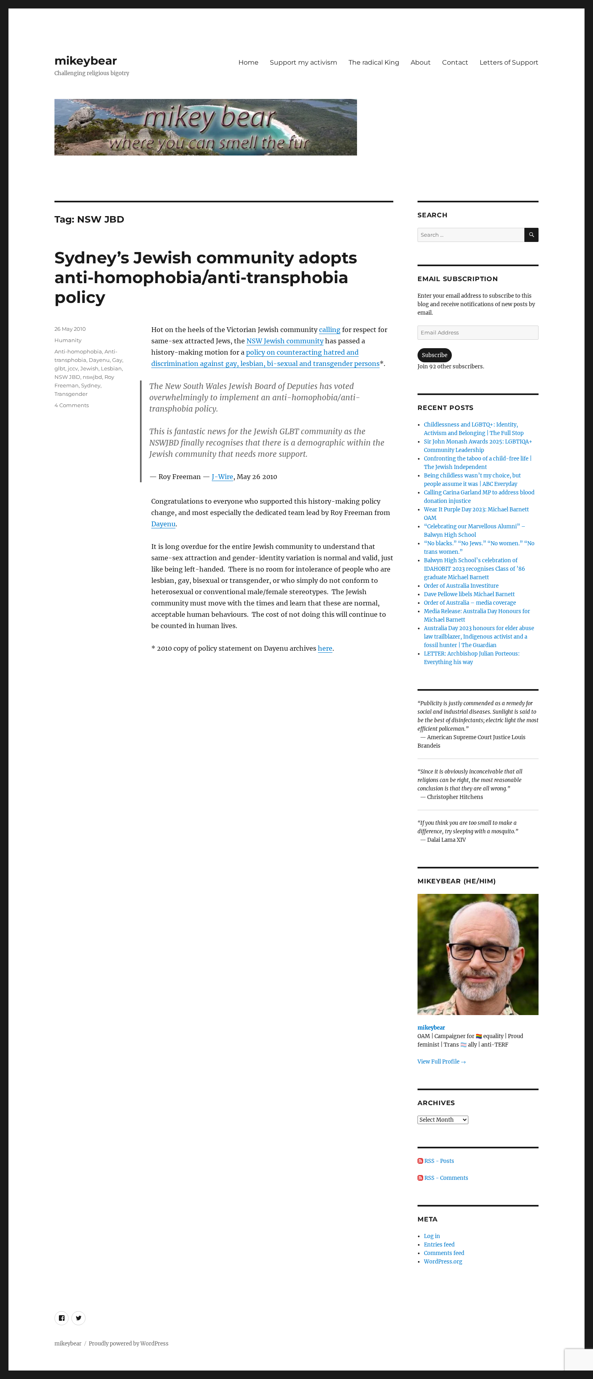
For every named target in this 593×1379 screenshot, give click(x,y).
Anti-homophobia (78, 351)
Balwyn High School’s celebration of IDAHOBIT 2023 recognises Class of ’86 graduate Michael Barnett (474, 569)
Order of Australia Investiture (461, 585)
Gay (117, 360)
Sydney (90, 385)
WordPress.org (443, 1261)
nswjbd (92, 377)
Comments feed (444, 1253)
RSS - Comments (445, 1178)
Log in (432, 1236)
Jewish (89, 368)
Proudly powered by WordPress (129, 1343)
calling (329, 330)
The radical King (374, 62)
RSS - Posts (438, 1161)
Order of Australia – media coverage (470, 602)
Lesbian (111, 368)
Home (248, 62)
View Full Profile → (442, 1061)
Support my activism (303, 62)
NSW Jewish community (285, 341)
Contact (455, 62)
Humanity (67, 340)
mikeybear (85, 60)
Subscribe (434, 355)
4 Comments (71, 405)
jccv (73, 368)
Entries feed (439, 1244)
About (421, 62)
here (325, 648)
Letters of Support (509, 62)
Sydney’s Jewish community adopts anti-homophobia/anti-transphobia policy (205, 277)
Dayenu (163, 524)
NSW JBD (67, 377)
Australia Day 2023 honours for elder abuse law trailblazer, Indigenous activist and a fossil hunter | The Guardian (479, 637)
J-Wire (222, 477)
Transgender (71, 394)
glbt (59, 368)
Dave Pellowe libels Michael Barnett (469, 594)
